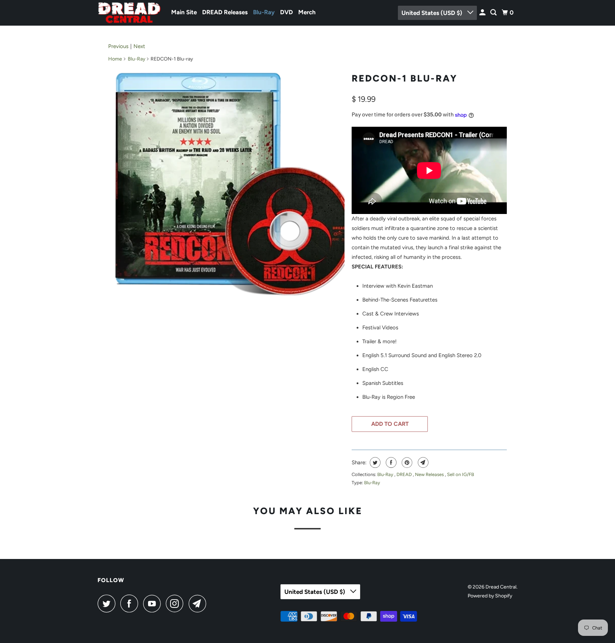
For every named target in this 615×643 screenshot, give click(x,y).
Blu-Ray (264, 12)
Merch (307, 12)
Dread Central (500, 587)
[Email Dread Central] (199, 603)
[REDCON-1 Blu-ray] (226, 184)
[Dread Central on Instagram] (176, 603)
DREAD (404, 474)
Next (139, 46)
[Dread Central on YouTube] (153, 603)
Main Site (184, 12)
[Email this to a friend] (422, 462)
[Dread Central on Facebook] (131, 603)
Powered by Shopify (490, 596)
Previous (118, 46)
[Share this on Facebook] (390, 462)
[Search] (494, 13)
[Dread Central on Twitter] (108, 603)
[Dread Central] (130, 13)
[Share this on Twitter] (374, 462)
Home (115, 59)
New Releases (430, 474)
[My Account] (483, 13)
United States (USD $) (432, 12)
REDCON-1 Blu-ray (404, 78)
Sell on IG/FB (460, 474)
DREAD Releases (225, 12)
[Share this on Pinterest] (406, 462)
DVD (286, 12)
